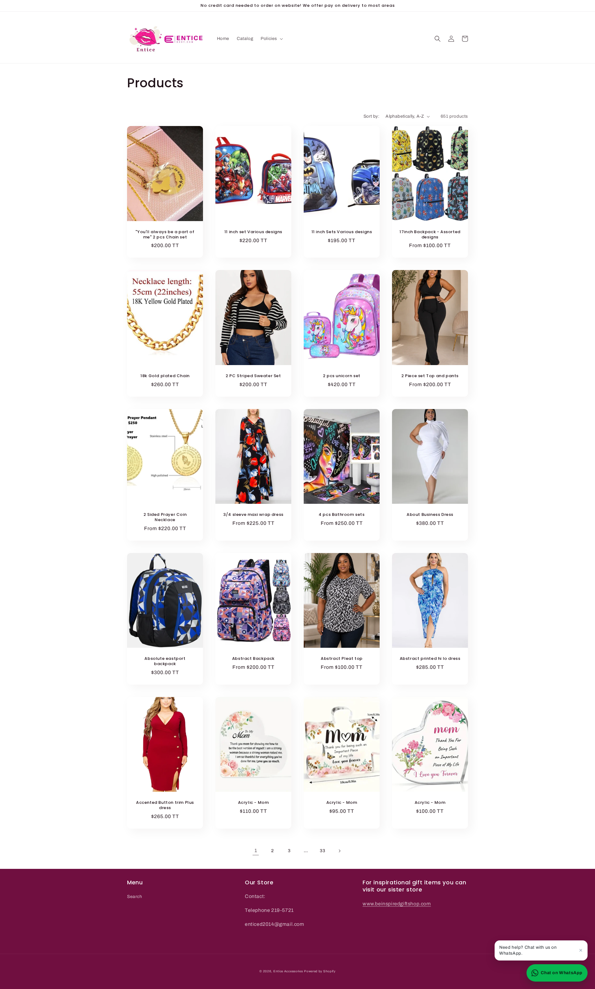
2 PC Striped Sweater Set (253, 376)
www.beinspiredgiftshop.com (397, 903)
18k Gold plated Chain (165, 376)
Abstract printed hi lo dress (430, 658)
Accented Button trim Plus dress (165, 805)
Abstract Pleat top (342, 658)
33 (322, 850)
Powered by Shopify (320, 971)
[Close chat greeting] (580, 950)
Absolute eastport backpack (164, 661)
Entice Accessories (288, 971)
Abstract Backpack (253, 658)
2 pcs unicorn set (341, 376)
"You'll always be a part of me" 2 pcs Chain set (164, 234)
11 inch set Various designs (253, 232)
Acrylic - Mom (253, 802)
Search (134, 896)
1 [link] (255, 850)
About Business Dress (430, 514)
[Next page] (339, 851)
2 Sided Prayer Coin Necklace (165, 517)
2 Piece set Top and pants (430, 376)
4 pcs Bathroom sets (341, 514)
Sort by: (371, 116)
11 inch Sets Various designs (341, 232)
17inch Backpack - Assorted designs (430, 234)
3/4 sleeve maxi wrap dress (253, 514)
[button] (271, 38)
